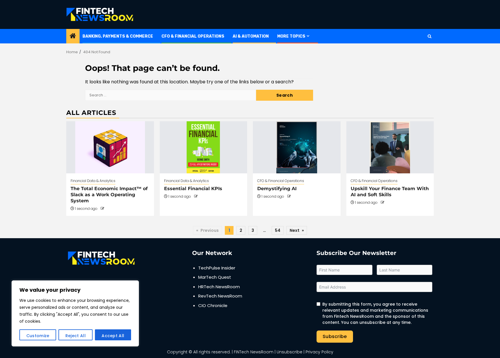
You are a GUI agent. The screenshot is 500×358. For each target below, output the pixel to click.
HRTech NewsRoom (219, 287)
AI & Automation (251, 36)
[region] (75, 313)
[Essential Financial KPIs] (203, 147)
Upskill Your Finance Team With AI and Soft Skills (390, 191)
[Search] (429, 36)
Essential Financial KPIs (193, 188)
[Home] (73, 36)
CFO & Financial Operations (192, 36)
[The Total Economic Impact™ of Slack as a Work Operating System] (110, 147)
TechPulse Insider (216, 268)
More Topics (291, 36)
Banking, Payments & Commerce (117, 36)
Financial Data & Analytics (93, 180)
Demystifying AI (277, 188)
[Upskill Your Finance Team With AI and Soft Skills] (390, 147)
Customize (37, 336)
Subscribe (335, 336)
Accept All (113, 336)
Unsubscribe (289, 352)
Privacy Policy (319, 352)
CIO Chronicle (212, 305)
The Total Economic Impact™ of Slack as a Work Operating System (109, 194)
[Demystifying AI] (297, 147)
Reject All (75, 336)
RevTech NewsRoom (220, 296)
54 (277, 230)
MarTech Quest (214, 277)
